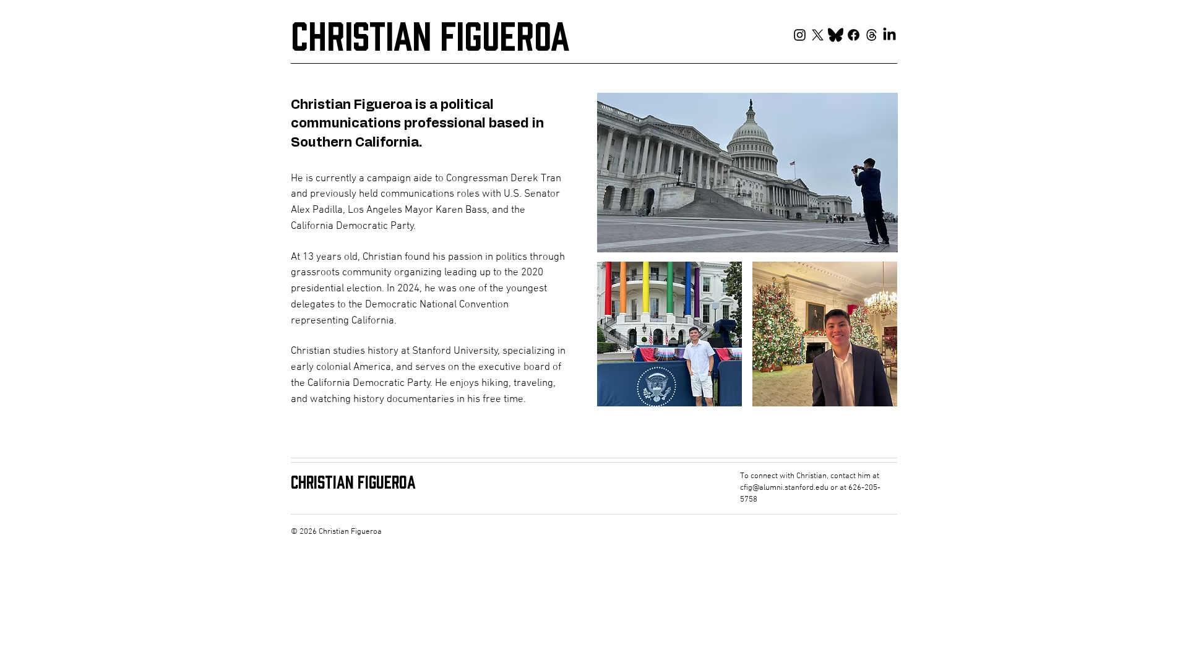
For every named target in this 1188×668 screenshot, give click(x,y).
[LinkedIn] (889, 35)
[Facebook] (853, 35)
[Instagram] (799, 35)
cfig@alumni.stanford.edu (784, 488)
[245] (871, 35)
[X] (817, 35)
